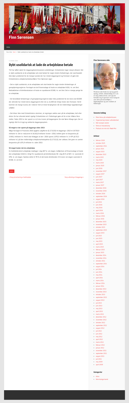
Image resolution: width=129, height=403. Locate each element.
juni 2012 (99, 334)
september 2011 (101, 353)
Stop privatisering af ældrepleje (20, 177)
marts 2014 (100, 280)
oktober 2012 (100, 322)
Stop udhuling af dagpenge (74, 177)
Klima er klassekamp (103, 126)
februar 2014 (100, 283)
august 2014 (100, 266)
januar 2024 (100, 149)
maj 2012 (99, 337)
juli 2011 (99, 359)
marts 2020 (100, 163)
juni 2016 (99, 205)
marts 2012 (100, 342)
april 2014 (99, 278)
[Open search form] (123, 46)
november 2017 (101, 171)
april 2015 (99, 244)
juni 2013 (99, 306)
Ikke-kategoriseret (102, 379)
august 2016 (100, 199)
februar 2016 (100, 216)
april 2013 (99, 311)
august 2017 (100, 174)
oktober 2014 (100, 261)
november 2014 (101, 258)
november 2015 (101, 224)
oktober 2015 (100, 227)
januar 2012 (100, 348)
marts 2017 (100, 182)
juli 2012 (99, 331)
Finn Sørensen (21, 37)
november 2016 (101, 191)
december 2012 (101, 317)
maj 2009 (99, 362)
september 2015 (101, 230)
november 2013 (101, 292)
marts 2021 (100, 157)
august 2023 (100, 151)
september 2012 (101, 325)
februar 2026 (100, 140)
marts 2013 (100, 314)
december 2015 (101, 222)
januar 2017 (100, 185)
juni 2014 (99, 272)
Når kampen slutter (102, 123)
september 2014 (101, 264)
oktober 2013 (100, 294)
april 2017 (99, 180)
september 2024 (101, 146)
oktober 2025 (100, 143)
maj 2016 (99, 208)
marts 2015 (100, 247)
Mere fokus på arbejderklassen (106, 117)
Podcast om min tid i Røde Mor (106, 128)
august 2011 (100, 356)
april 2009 (99, 364)
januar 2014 (100, 286)
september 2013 (101, 297)
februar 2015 (100, 250)
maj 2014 (99, 275)
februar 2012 (100, 345)
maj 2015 (99, 241)
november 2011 (101, 350)
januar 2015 (100, 252)
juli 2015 (99, 236)
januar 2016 (100, 219)
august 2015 (100, 233)
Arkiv (8, 47)
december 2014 (101, 255)
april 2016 (99, 210)
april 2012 (99, 339)
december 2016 (101, 188)
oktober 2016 (100, 193)
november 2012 (101, 320)
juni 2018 (99, 168)
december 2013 (101, 289)
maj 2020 (99, 160)
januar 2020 (100, 165)
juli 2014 (99, 269)
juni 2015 (99, 238)
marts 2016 (100, 213)
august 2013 (100, 300)
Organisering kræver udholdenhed (107, 120)
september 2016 (101, 196)
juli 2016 (99, 202)
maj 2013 (99, 308)
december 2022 (101, 154)
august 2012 (100, 328)
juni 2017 (99, 177)
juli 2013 (99, 303)
